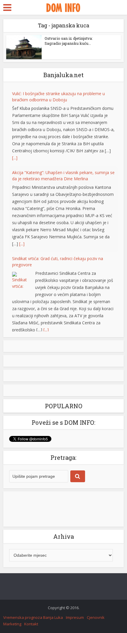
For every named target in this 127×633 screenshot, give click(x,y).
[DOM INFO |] (63, 7)
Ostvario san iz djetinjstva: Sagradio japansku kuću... (69, 41)
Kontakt (31, 628)
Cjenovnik (96, 621)
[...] (14, 158)
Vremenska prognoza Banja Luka (33, 621)
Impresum (75, 621)
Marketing (12, 628)
